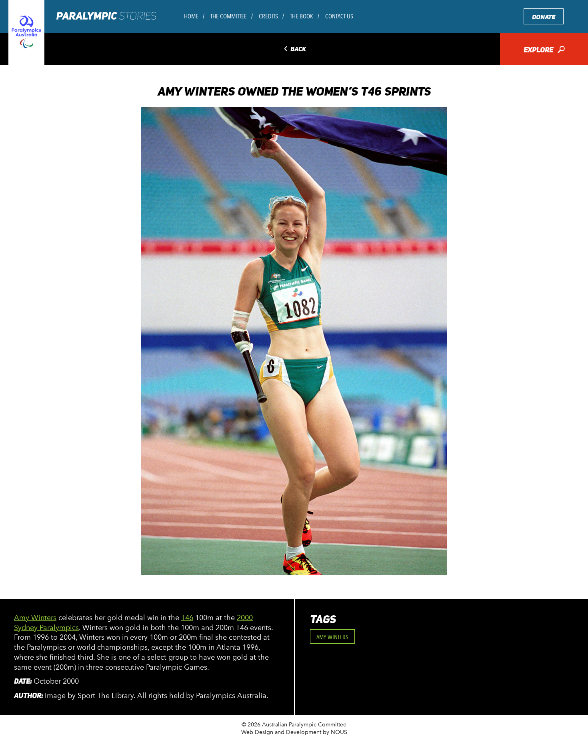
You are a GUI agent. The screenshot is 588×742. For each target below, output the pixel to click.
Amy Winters (35, 617)
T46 (187, 617)
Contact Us (339, 16)
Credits (268, 16)
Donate (543, 17)
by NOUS (335, 732)
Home (191, 16)
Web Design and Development (281, 732)
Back (294, 49)
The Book (301, 16)
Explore (544, 51)
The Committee (228, 16)
